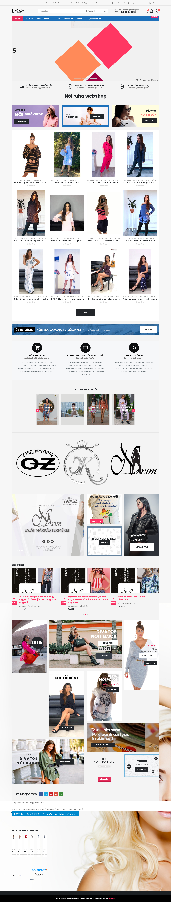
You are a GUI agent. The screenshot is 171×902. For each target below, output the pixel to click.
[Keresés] (104, 11)
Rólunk (80, 19)
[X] (149, 3)
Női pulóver (152, 180)
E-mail (56, 794)
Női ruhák (38, 180)
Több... (85, 312)
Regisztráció (136, 3)
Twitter (46, 794)
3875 (37, 642)
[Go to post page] (36, 580)
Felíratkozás (99, 3)
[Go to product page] (31, 154)
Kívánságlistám (58, 3)
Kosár (108, 3)
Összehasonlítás (73, 3)
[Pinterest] (153, 3)
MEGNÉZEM (33, 72)
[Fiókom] (152, 11)
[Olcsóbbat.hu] (32, 879)
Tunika (126, 239)
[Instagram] (157, 3)
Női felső (81, 239)
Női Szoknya (82, 297)
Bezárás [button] (111, 898)
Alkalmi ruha (30, 180)
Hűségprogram (87, 3)
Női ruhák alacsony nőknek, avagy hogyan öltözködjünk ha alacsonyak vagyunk (39, 599)
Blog (58, 19)
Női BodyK (138, 535)
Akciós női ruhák (44, 19)
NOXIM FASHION (55, 180)
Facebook (41, 794)
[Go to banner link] (48, 525)
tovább (22, 609)
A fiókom (47, 3)
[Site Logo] (18, 11)
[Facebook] (146, 3)
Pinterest (51, 794)
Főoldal (17, 19)
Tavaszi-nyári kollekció (69, 180)
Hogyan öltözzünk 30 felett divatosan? (83, 598)
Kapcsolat (68, 19)
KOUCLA (22, 180)
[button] (37, 410)
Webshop (29, 19)
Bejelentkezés (120, 3)
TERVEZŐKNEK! (152, 18)
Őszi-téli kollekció (103, 180)
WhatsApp (61, 794)
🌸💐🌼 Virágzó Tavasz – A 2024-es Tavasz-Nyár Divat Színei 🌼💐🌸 (137, 598)
